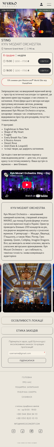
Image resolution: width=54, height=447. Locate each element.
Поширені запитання (27, 387)
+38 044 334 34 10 (27, 414)
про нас (27, 382)
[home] (10, 4)
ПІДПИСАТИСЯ (27, 360)
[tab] (21, 314)
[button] (49, 4)
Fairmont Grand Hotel (13, 48)
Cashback (27, 397)
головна (27, 377)
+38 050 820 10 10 (27, 418)
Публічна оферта (27, 392)
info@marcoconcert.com (27, 424)
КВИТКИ (44, 61)
